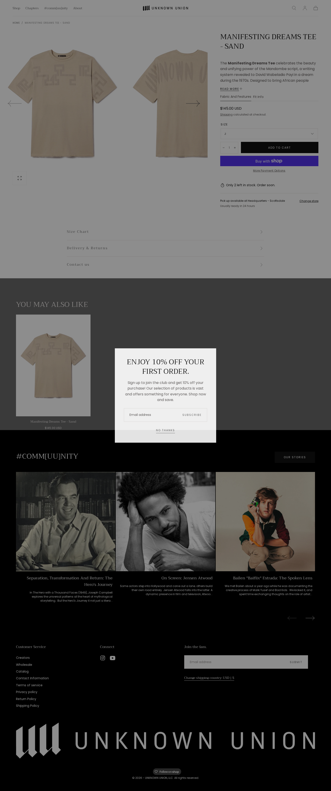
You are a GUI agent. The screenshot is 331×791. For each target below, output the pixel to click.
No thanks (165, 430)
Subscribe (192, 415)
